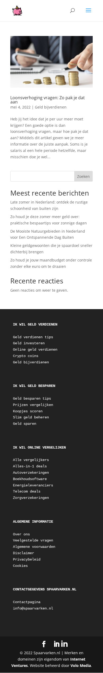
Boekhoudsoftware (30, 479)
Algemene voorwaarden (34, 547)
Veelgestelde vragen (33, 540)
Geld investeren (29, 343)
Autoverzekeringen (31, 473)
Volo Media (81, 665)
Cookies (20, 566)
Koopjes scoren (28, 411)
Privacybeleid (26, 559)
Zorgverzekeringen (31, 498)
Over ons (21, 534)
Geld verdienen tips (33, 337)
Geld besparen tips (32, 398)
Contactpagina (26, 602)
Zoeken (83, 176)
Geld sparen (24, 424)
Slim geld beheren (31, 417)
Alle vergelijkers (31, 460)
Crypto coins (25, 356)
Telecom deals (26, 491)
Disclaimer (23, 553)
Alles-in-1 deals (30, 466)
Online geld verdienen (35, 349)
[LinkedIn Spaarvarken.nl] (60, 644)
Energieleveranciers (33, 485)
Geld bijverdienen (51, 107)
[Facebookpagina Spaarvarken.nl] (44, 644)
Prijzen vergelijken (33, 405)
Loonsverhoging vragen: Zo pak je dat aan (47, 100)
